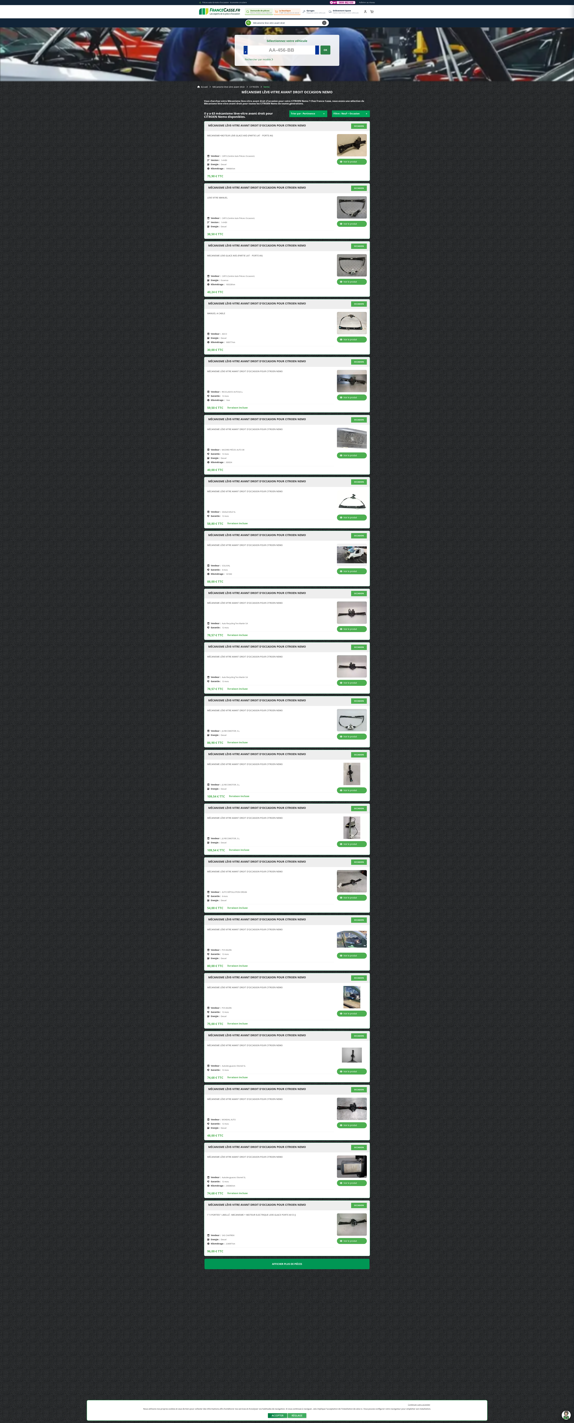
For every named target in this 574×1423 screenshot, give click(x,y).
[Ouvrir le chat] (566, 1416)
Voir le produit (350, 161)
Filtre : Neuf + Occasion (350, 114)
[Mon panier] (372, 12)
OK (325, 50)
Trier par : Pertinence (308, 114)
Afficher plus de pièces (287, 1264)
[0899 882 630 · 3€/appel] (342, 2)
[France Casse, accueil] (219, 11)
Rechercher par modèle (258, 59)
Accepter (277, 1415)
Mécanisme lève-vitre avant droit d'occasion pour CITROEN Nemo (257, 125)
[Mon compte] (365, 12)
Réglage (297, 1415)
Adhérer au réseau (367, 2)
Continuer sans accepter (419, 1404)
